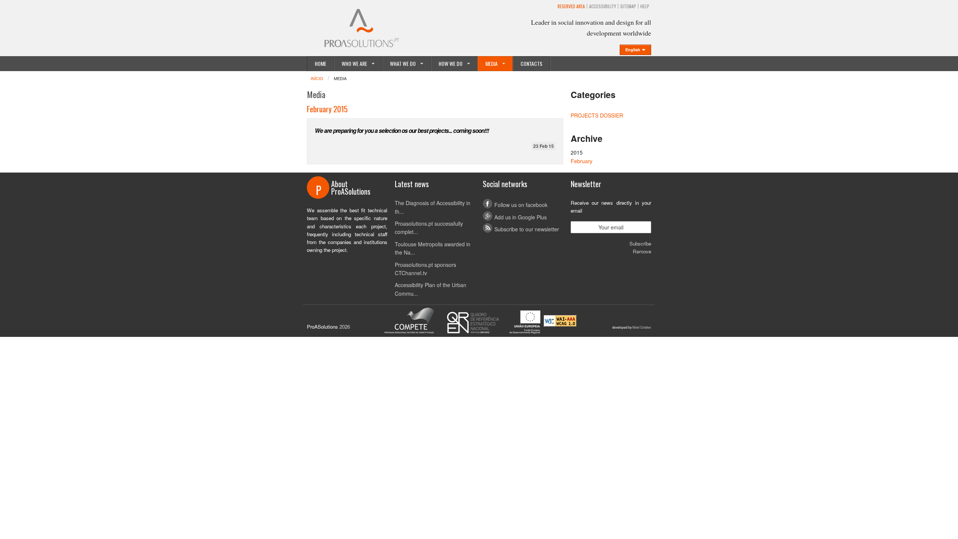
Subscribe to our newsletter (526, 229)
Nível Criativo (641, 327)
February (581, 161)
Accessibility (602, 6)
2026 (344, 326)
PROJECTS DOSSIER (597, 115)
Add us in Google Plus (520, 217)
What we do (403, 63)
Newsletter (586, 184)
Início (317, 78)
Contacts (531, 63)
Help (644, 6)
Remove (642, 251)
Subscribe (640, 243)
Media (491, 63)
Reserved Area (571, 6)
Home (320, 63)
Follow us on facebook (520, 204)
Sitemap (628, 6)
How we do (451, 63)
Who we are (354, 63)
